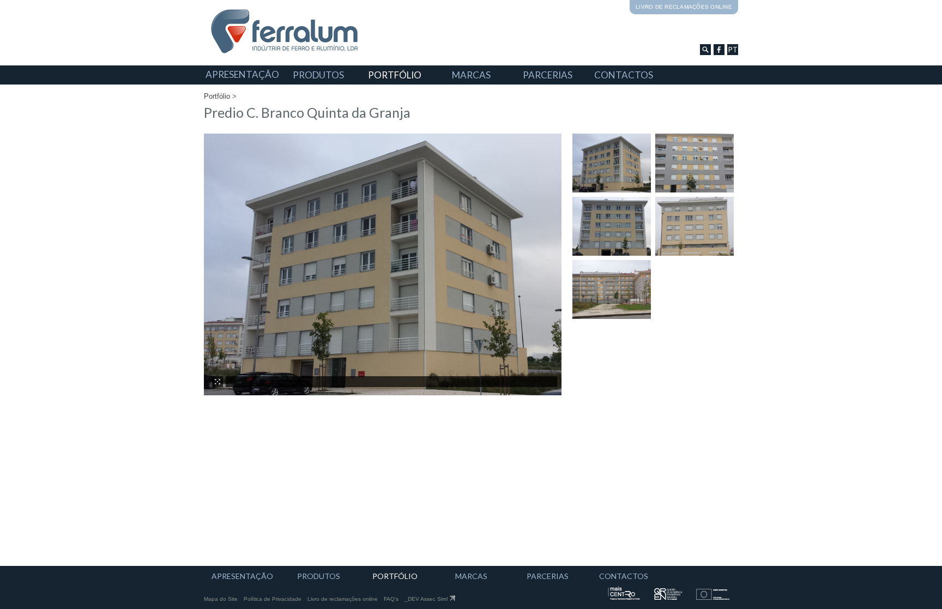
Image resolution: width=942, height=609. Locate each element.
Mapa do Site (221, 599)
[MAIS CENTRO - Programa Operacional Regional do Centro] (626, 598)
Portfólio (217, 96)
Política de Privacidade (272, 599)
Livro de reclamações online (684, 7)
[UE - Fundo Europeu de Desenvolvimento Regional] (714, 598)
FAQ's (391, 599)
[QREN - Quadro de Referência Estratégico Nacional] (669, 598)
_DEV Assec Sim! (427, 599)
